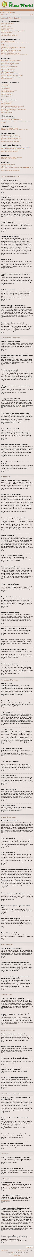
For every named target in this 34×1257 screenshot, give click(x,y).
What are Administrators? (7, 101)
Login (8, 12)
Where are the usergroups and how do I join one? (12, 106)
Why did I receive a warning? (8, 72)
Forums (4, 10)
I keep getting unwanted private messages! (11, 119)
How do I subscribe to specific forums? (10, 150)
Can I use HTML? (5, 85)
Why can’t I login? (5, 29)
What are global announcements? (9, 90)
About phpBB (12, 1188)
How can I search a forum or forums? (10, 135)
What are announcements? (7, 91)
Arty (14, 1253)
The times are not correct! (7, 45)
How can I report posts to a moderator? (10, 74)
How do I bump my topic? (7, 78)
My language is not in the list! (8, 48)
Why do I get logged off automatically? (10, 34)
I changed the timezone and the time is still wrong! (13, 47)
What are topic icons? (6, 96)
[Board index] (17, 4)
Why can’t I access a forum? (8, 69)
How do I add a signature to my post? (10, 63)
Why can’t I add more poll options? (9, 66)
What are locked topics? (6, 94)
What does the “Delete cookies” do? (9, 35)
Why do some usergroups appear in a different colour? (14, 109)
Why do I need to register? (7, 23)
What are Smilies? (5, 87)
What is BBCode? (5, 84)
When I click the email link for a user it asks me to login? (14, 54)
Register (13, 12)
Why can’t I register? (6, 26)
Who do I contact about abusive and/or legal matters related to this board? (17, 168)
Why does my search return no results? (10, 136)
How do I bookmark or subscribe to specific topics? (13, 148)
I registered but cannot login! (7, 28)
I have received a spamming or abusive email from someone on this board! (16, 121)
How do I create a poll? (6, 65)
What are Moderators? (6, 103)
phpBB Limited (9, 1186)
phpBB (20, 406)
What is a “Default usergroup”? (8, 110)
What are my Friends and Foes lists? (9, 128)
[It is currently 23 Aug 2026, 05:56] (30, 15)
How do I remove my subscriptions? (9, 151)
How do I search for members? (8, 139)
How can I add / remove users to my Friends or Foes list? (14, 129)
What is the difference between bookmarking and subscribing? (15, 147)
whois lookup (4, 1216)
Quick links (1, 10)
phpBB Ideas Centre (5, 1200)
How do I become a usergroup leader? (10, 107)
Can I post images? (5, 88)
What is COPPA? (5, 25)
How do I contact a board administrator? (10, 170)
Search (2, 12)
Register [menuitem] (33, 10)
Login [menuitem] (31, 10)
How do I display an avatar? (7, 51)
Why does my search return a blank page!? (11, 138)
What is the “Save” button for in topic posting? (12, 75)
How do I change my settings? (8, 41)
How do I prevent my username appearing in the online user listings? (15, 43)
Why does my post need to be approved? (10, 77)
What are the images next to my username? (11, 50)
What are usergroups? (6, 104)
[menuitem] (32, 15)
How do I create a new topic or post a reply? (11, 60)
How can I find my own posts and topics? (11, 141)
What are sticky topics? (6, 93)
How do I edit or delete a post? (8, 62)
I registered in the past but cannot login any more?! (13, 31)
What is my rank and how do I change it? (10, 53)
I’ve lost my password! (6, 32)
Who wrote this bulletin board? (8, 164)
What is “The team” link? (7, 112)
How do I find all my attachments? (9, 158)
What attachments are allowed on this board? (11, 157)
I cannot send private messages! (9, 118)
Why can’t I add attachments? (8, 71)
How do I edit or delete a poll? (8, 68)
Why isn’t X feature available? (8, 166)
